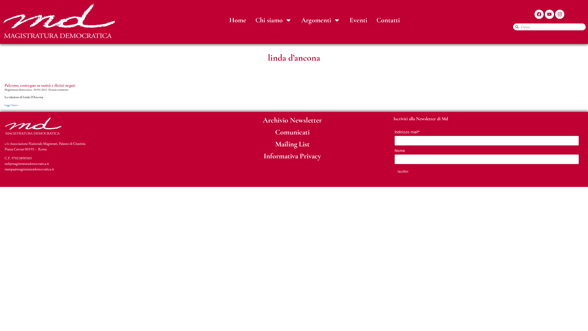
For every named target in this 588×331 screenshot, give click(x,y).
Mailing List (292, 144)
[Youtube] (549, 14)
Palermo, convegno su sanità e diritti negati (40, 85)
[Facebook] (539, 14)
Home (237, 20)
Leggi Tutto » (12, 105)
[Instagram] (559, 14)
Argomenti (316, 20)
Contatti (388, 20)
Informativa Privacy (292, 155)
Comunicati (292, 132)
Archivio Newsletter (292, 120)
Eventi (358, 20)
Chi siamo (269, 20)
